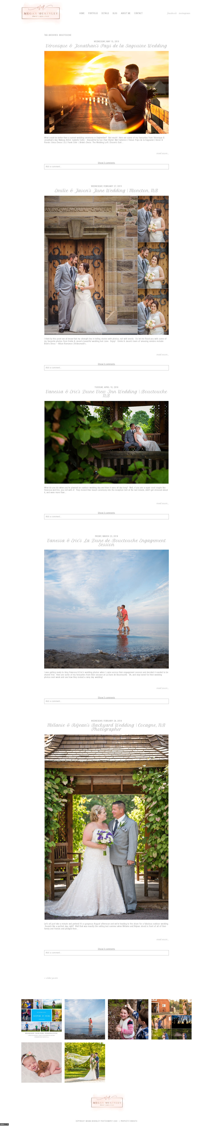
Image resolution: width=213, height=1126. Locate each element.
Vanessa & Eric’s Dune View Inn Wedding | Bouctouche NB (106, 394)
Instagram (184, 13)
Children (41, 1020)
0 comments (106, 163)
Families (128, 1020)
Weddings (85, 1063)
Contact (138, 13)
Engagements (84, 1020)
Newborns (41, 1063)
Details (105, 13)
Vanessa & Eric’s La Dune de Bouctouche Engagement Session (106, 543)
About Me (126, 13)
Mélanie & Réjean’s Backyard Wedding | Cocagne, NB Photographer (106, 727)
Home (82, 13)
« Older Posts (51, 978)
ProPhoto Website (129, 1121)
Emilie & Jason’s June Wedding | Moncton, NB (106, 191)
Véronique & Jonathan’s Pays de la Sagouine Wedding (106, 46)
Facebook (172, 13)
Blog (115, 13)
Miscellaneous (171, 1020)
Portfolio (93, 13)
